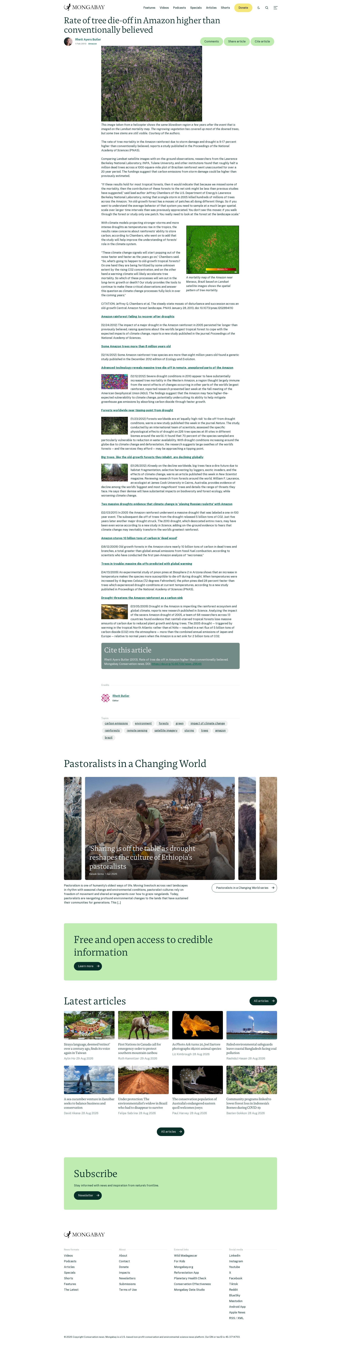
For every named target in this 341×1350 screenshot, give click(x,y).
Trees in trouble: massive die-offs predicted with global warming (146, 563)
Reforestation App (186, 1272)
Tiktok (233, 1284)
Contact (124, 1261)
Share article (237, 41)
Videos (164, 7)
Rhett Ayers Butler (88, 39)
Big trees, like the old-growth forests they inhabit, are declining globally (152, 457)
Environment (143, 723)
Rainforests (112, 730)
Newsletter (85, 1195)
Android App (237, 1306)
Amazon (92, 43)
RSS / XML (236, 1318)
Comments (211, 41)
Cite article (262, 41)
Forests (164, 723)
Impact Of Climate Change (208, 723)
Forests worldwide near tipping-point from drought (137, 410)
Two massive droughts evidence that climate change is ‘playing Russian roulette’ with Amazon (166, 504)
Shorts (225, 7)
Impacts (124, 1272)
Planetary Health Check (190, 1278)
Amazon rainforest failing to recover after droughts (137, 316)
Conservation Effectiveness (192, 1284)
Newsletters (127, 1278)
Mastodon (235, 1301)
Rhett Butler (121, 696)
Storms (189, 730)
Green (179, 723)
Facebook (235, 1278)
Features (149, 7)
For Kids (179, 1261)
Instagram (236, 1261)
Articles (211, 7)
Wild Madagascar (185, 1255)
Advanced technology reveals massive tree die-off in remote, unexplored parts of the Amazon (167, 367)
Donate (243, 7)
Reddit (233, 1289)
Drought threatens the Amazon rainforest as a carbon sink (142, 598)
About (123, 1255)
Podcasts (179, 7)
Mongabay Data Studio (189, 1289)
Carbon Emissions (116, 723)
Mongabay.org (183, 1267)
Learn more (85, 966)
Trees (204, 730)
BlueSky (234, 1295)
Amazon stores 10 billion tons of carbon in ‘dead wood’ (139, 538)
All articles (261, 1001)
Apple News (237, 1312)
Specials (196, 7)
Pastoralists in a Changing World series (242, 888)
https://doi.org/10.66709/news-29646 (176, 664)
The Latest (71, 1289)
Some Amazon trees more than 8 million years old (136, 346)
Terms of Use (128, 1289)
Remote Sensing (137, 730)
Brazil (108, 737)
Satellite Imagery (166, 730)
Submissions (127, 1284)
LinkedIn (234, 1255)
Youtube (234, 1267)
